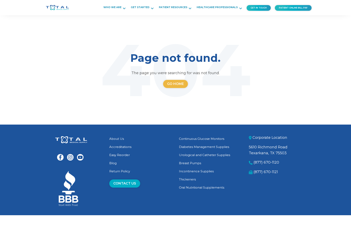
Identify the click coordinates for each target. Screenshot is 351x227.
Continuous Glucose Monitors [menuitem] (201, 139)
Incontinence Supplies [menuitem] (196, 171)
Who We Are (112, 7)
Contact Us (124, 183)
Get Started (140, 7)
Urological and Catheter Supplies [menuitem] (204, 155)
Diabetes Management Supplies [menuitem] (204, 147)
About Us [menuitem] (116, 139)
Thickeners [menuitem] (187, 179)
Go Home (175, 84)
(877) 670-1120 (266, 162)
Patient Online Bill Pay (293, 8)
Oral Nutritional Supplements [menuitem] (201, 187)
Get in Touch (259, 8)
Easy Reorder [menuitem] (119, 155)
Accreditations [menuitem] (120, 147)
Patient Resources (173, 7)
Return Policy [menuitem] (119, 171)
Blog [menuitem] (113, 163)
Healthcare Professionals (217, 7)
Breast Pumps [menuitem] (190, 163)
